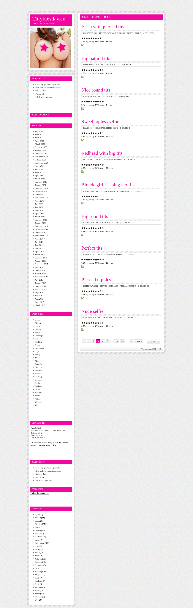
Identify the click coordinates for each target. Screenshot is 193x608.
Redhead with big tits (101, 153)
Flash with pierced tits (102, 26)
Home (85, 17)
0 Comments (148, 33)
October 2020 (40, 194)
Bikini (106, 191)
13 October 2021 (90, 33)
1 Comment (125, 128)
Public (37, 383)
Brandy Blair (36, 428)
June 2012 (39, 299)
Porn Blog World (38, 438)
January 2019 (40, 261)
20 (122, 341)
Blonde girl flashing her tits (107, 184)
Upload (96, 17)
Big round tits (94, 216)
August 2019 (40, 239)
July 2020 (39, 204)
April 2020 (39, 213)
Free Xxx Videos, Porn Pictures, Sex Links (48, 430)
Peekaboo (39, 370)
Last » (139, 341)
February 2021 (41, 182)
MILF (37, 358)
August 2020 (40, 201)
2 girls (37, 320)
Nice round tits (95, 90)
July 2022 (39, 131)
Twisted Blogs (37, 433)
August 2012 (40, 292)
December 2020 (41, 188)
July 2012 (39, 296)
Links (107, 17)
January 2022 (40, 150)
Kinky (37, 354)
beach (37, 326)
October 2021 (40, 160)
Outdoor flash (41, 91)
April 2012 (39, 302)
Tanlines (38, 392)
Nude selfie (92, 311)
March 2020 (40, 217)
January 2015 (40, 273)
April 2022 (39, 141)
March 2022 (40, 144)
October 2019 (40, 232)
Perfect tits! (92, 248)
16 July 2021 (88, 128)
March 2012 (40, 305)
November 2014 (41, 277)
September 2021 (41, 163)
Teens (115, 128)
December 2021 (41, 153)
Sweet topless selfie (100, 121)
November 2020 (41, 191)
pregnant (38, 380)
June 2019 (39, 245)
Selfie (109, 128)
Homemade (114, 65)
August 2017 (40, 267)
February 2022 (41, 147)
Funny (37, 345)
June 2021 (39, 172)
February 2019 (41, 258)
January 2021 (40, 185)
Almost (38, 323)
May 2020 (39, 210)
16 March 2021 (89, 254)
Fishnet (38, 339)
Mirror (37, 361)
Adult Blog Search (38, 435)
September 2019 (41, 236)
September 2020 (41, 198)
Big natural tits (95, 58)
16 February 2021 (90, 286)
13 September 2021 (91, 65)
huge (117, 223)
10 (116, 341)
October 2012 (40, 286)
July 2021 (39, 169)
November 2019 (41, 229)
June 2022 (39, 134)
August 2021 (40, 166)
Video (37, 399)
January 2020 (40, 223)
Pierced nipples (96, 279)
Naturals (111, 33)
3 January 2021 (89, 318)
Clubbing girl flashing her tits (47, 84)
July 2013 (39, 280)
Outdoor (121, 33)
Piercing (137, 33)
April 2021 (39, 175)
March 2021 (40, 179)
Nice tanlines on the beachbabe (48, 87)
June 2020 (39, 207)
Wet (36, 405)
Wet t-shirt (39, 94)
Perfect (129, 33)
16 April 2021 (88, 191)
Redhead (118, 159)
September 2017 (41, 264)
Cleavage (39, 335)
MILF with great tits (43, 97)
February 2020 (41, 220)
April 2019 (39, 251)
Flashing (114, 191)
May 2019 (39, 248)
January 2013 (40, 283)
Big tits (102, 33)
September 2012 (41, 289)
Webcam (38, 402)
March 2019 (40, 254)
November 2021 (41, 156)
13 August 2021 (89, 96)
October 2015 (40, 270)
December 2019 (41, 226)
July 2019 (39, 242)
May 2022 (39, 138)
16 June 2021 (88, 159)
